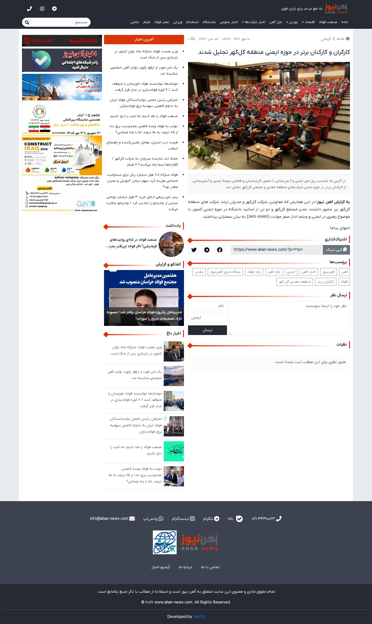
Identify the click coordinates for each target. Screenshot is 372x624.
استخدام (192, 22)
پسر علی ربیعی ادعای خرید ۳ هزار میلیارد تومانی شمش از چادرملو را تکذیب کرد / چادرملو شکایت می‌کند (142, 203)
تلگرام (208, 518)
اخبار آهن (309, 272)
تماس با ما (210, 567)
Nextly (199, 616)
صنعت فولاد (328, 22)
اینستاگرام (181, 518)
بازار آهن (275, 22)
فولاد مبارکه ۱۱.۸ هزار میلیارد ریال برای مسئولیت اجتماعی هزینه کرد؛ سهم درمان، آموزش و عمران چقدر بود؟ (142, 180)
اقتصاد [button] (310, 22)
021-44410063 (264, 518)
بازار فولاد (254, 272)
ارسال (207, 330)
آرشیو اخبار (161, 567)
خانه (344, 22)
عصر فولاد (161, 22)
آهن (344, 272)
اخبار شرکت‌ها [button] (255, 22)
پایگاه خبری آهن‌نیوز (225, 272)
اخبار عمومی (229, 22)
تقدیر (199, 272)
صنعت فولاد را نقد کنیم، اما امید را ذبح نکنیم (144, 116)
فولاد (344, 281)
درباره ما (185, 567)
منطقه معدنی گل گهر (295, 281)
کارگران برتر (325, 281)
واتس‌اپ (151, 518)
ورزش (177, 22)
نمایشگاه (209, 22)
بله (231, 518)
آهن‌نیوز (328, 272)
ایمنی (291, 272)
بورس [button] (293, 22)
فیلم (146, 22)
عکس (134, 22)
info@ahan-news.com (109, 518)
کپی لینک (334, 249)
